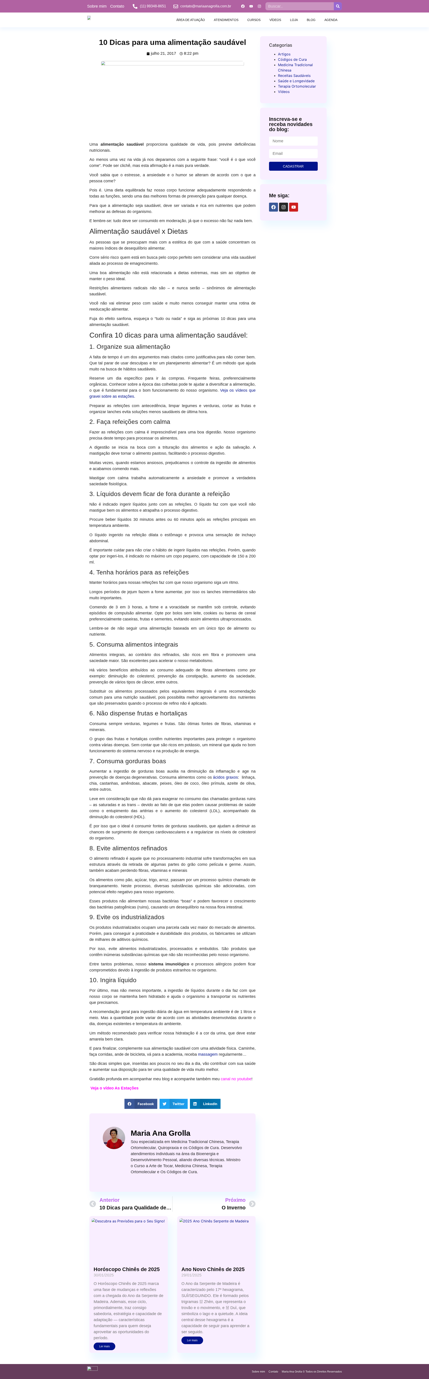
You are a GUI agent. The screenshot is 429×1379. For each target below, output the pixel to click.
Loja (294, 20)
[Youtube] (251, 6)
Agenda (330, 20)
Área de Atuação (190, 20)
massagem (208, 1054)
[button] (140, 1104)
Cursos (254, 20)
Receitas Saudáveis (294, 75)
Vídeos (275, 20)
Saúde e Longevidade (296, 81)
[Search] (338, 6)
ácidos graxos (225, 777)
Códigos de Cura (292, 59)
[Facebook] (242, 6)
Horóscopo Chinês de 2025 (127, 1269)
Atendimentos (226, 20)
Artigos (284, 54)
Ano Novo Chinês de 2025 (213, 1269)
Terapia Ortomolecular (297, 86)
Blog (311, 20)
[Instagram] (259, 6)
